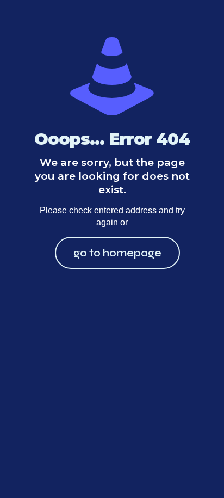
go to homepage (117, 253)
